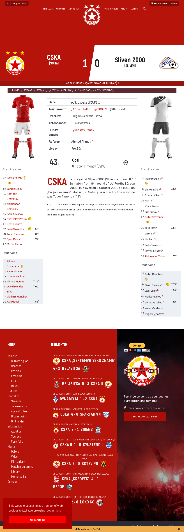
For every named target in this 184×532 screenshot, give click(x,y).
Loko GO (87, 502)
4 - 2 (56, 368)
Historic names (165, 3)
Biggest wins (19, 416)
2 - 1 (75, 429)
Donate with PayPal (89, 529)
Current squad (19, 361)
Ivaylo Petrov (15, 177)
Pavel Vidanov (15, 271)
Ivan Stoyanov (15, 229)
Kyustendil (93, 444)
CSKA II (97, 383)
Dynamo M (69, 399)
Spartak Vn (90, 414)
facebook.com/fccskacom (146, 407)
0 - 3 (85, 383)
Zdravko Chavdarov (13, 263)
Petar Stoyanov (154, 217)
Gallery (15, 452)
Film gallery (18, 462)
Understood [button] (37, 519)
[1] (92, 141)
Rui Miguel (13, 301)
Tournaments (19, 406)
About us (16, 431)
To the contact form (145, 416)
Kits (13, 381)
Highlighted (59, 345)
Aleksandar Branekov (13, 206)
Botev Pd (90, 463)
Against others (20, 411)
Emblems (16, 376)
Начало (15, 90)
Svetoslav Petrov (17, 218)
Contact (135, 8)
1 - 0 (77, 444)
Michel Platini (14, 244)
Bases (15, 386)
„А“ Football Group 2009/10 (62, 90)
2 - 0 (74, 502)
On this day (17, 421)
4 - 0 (74, 414)
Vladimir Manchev (17, 296)
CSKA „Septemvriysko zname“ (88, 360)
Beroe (58, 486)
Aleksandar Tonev (155, 256)
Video (14, 457)
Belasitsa (71, 368)
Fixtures (60, 8)
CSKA (93, 399)
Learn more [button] (54, 510)
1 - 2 (83, 399)
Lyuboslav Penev (82, 130)
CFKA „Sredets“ (75, 479)
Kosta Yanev (14, 224)
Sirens (86, 429)
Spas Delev (13, 239)
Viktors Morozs (15, 281)
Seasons (28, 90)
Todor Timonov (15, 234)
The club (48, 8)
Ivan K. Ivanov (15, 213)
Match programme (22, 467)
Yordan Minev (14, 188)
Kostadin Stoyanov (12, 196)
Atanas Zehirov (16, 276)
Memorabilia (18, 477)
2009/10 (40, 90)
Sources (16, 437)
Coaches (16, 366)
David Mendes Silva (15, 289)
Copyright (17, 442)
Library (15, 472)
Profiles (16, 371)
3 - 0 (76, 463)
